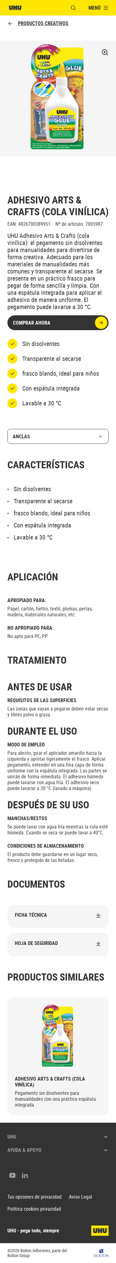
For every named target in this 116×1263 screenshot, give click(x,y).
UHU (11, 1136)
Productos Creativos (43, 23)
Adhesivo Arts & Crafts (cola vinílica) (50, 1082)
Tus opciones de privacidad (34, 1197)
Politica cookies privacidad (34, 1209)
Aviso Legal (80, 1197)
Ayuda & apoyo (24, 1150)
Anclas (21, 436)
